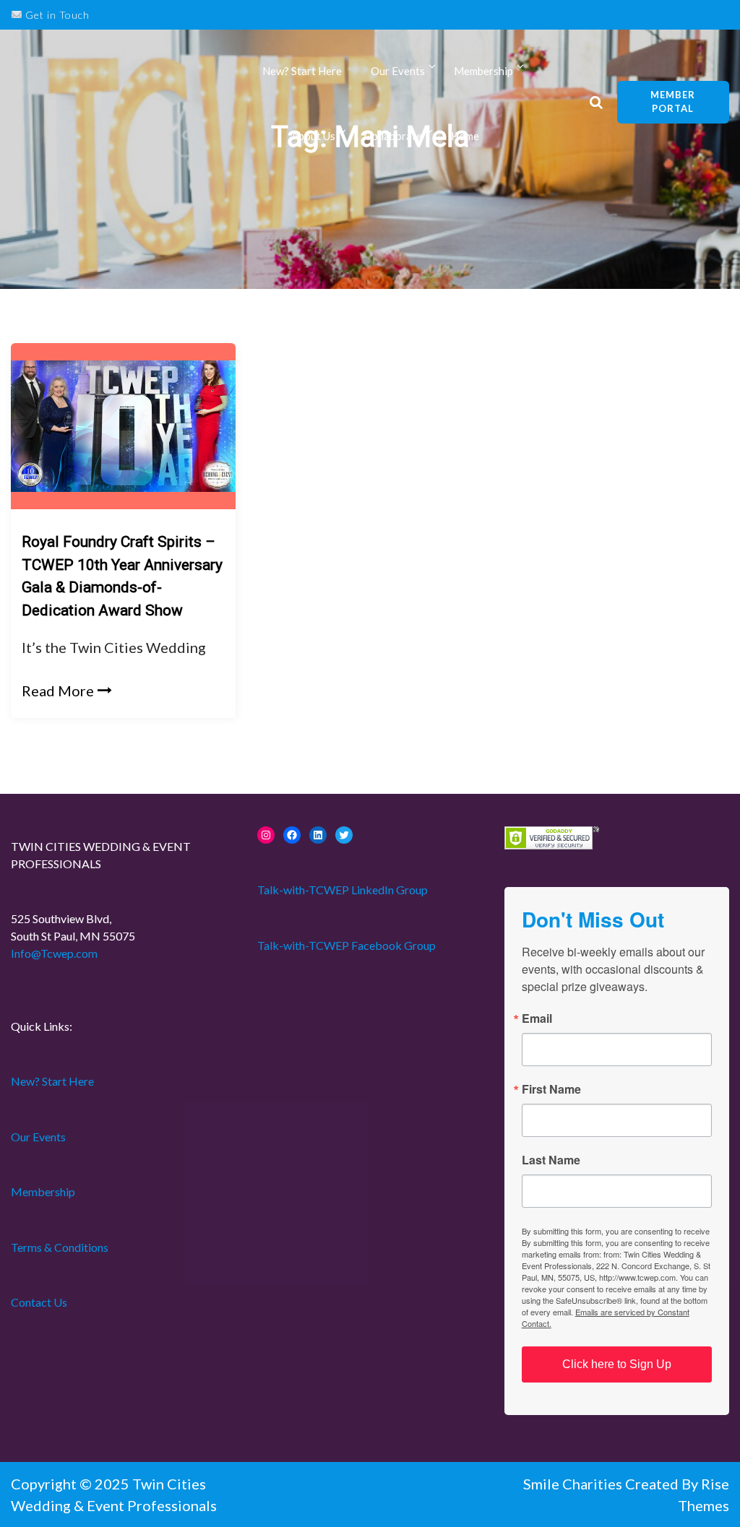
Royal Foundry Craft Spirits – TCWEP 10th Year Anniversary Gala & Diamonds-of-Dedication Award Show (122, 576)
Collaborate (393, 135)
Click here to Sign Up (616, 1364)
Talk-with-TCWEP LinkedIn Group (342, 889)
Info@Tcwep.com (54, 953)
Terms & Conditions (59, 1247)
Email (537, 1018)
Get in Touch (56, 15)
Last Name (551, 1160)
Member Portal (672, 102)
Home (465, 135)
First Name (551, 1089)
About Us (313, 135)
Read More (58, 690)
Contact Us (39, 1302)
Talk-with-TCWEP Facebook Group (346, 945)
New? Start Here (302, 70)
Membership (43, 1191)
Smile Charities (574, 1483)
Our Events (398, 70)
